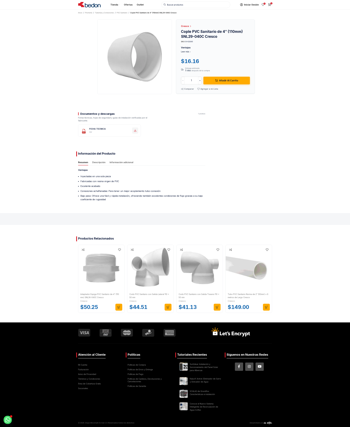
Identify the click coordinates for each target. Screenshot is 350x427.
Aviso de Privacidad (87, 374)
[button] (118, 307)
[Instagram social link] (249, 367)
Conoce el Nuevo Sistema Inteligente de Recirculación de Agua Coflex (204, 407)
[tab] (83, 162)
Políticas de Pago (135, 374)
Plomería (88, 13)
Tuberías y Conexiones (104, 13)
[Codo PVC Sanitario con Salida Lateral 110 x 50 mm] (150, 268)
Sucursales (83, 388)
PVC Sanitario (122, 13)
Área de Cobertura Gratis (89, 383)
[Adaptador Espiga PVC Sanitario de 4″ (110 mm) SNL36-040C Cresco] (101, 268)
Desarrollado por (257, 423)
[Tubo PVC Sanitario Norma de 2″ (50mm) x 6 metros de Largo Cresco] (249, 268)
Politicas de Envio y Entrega (140, 369)
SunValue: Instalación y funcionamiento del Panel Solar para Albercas (204, 367)
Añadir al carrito (228, 80)
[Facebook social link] (239, 367)
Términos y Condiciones (89, 379)
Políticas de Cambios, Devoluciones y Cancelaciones (145, 380)
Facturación (83, 369)
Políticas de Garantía (137, 386)
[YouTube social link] (260, 367)
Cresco (185, 26)
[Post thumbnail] (183, 368)
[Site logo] (89, 4)
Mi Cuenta (82, 365)
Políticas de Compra (137, 365)
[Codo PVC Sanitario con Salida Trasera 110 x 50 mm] (200, 268)
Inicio (80, 13)
